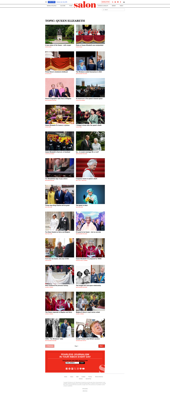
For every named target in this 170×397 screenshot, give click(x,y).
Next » (102, 346)
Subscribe (51, 2)
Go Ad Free (88, 378)
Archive (81, 378)
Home (65, 376)
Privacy (90, 376)
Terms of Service (99, 376)
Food (70, 5)
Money (114, 5)
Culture (62, 5)
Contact (83, 376)
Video (121, 5)
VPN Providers (85, 388)
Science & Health (103, 5)
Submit (82, 362)
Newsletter (105, 2)
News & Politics (51, 5)
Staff (77, 376)
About (71, 376)
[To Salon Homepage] (85, 4)
